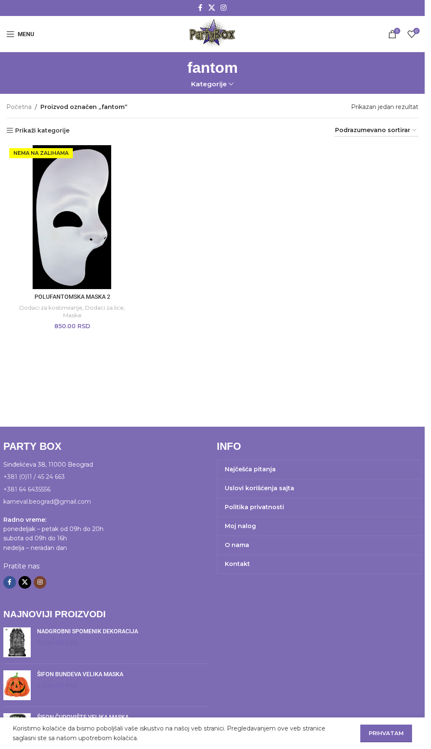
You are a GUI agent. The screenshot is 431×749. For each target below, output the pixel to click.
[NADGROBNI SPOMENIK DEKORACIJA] (17, 642)
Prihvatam (386, 733)
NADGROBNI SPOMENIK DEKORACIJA (87, 631)
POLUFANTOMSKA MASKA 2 (72, 296)
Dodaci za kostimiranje (50, 307)
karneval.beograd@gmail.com (47, 501)
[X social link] (211, 7)
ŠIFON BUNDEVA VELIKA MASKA (80, 674)
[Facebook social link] (200, 7)
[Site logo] (212, 33)
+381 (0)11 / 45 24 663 (34, 477)
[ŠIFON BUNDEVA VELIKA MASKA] (17, 685)
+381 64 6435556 (27, 489)
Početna (19, 107)
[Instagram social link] (223, 7)
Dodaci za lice (104, 307)
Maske (72, 315)
